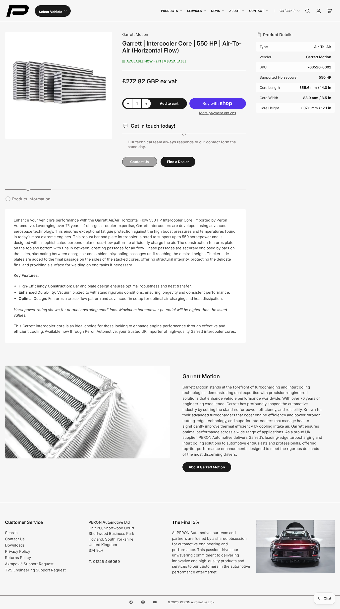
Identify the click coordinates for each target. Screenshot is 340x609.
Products (169, 11)
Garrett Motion (135, 34)
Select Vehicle (51, 12)
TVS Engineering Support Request (35, 570)
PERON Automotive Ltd (196, 602)
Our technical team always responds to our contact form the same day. (182, 144)
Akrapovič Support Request (29, 563)
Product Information (31, 198)
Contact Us (139, 162)
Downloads (15, 545)
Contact (256, 11)
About (234, 11)
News (215, 11)
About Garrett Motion (207, 467)
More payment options (217, 113)
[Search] (307, 10)
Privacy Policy (17, 551)
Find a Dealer (178, 162)
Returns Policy (18, 557)
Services (194, 11)
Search (11, 532)
